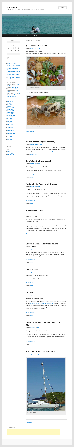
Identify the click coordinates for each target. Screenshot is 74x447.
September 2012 (11, 133)
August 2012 (10, 135)
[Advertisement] (33, 432)
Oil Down (30, 292)
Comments (11, 154)
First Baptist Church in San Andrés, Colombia (13, 95)
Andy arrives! (32, 269)
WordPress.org (10, 156)
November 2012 (10, 130)
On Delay (12, 7)
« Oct (10, 54)
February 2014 (10, 107)
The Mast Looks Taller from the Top (41, 351)
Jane (41, 144)
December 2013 (10, 110)
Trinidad (35, 154)
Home (9, 35)
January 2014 (10, 109)
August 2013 (10, 116)
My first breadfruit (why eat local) (40, 141)
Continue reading (30, 131)
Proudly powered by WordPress (37, 442)
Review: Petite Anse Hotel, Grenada (41, 184)
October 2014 (10, 101)
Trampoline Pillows (34, 210)
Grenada (31, 135)
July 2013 (9, 118)
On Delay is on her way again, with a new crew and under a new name (13, 65)
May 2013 (9, 121)
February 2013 (10, 126)
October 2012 (10, 132)
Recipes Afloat (20, 35)
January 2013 (10, 127)
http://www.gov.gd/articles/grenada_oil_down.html (41, 303)
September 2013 (11, 115)
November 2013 (10, 112)
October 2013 (10, 113)
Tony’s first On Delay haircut (38, 161)
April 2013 (9, 123)
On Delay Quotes (35, 35)
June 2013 (9, 120)
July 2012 (9, 136)
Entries (10, 153)
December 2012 (10, 129)
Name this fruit (15, 87)
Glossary (27, 35)
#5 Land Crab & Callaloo (36, 45)
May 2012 (9, 139)
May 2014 (9, 104)
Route (14, 35)
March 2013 (10, 124)
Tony (39, 48)
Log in (8, 151)
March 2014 (10, 106)
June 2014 (9, 103)
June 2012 (9, 138)
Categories (9, 144)
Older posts (29, 422)
